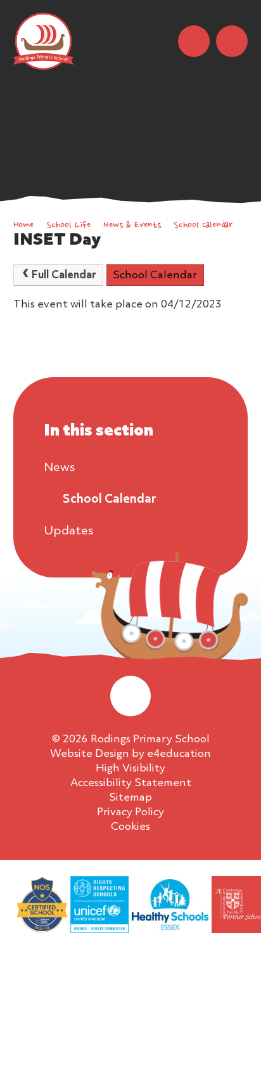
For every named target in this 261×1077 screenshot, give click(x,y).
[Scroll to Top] (130, 696)
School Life (68, 225)
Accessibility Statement (130, 783)
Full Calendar (64, 275)
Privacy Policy (130, 812)
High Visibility (130, 768)
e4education (179, 754)
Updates (68, 531)
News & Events (132, 225)
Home (23, 225)
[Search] (194, 41)
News (59, 467)
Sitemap (130, 797)
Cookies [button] (130, 827)
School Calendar (203, 225)
